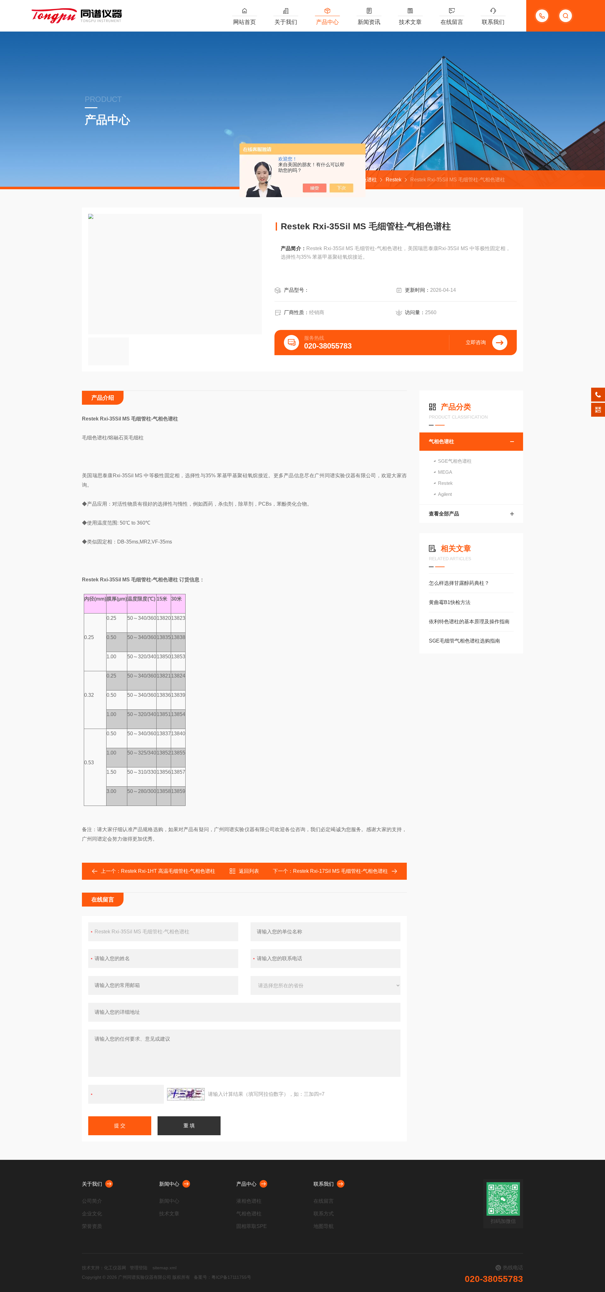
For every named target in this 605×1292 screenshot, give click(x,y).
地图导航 (324, 1226)
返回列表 (249, 871)
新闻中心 (169, 1184)
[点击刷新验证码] (186, 1094)
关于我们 (285, 22)
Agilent (445, 494)
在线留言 (452, 22)
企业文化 (92, 1213)
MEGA (445, 472)
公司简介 (92, 1201)
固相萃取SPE (251, 1226)
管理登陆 (138, 1267)
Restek (393, 179)
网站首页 (244, 22)
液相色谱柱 (249, 1201)
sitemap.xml (164, 1267)
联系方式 (324, 1213)
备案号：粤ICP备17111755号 (222, 1277)
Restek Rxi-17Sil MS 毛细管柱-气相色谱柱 (340, 871)
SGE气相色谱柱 (455, 461)
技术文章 (410, 22)
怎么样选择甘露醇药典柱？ (459, 583)
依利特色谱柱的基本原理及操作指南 (469, 621)
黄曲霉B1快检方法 (449, 602)
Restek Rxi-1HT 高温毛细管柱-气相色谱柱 (168, 871)
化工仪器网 (115, 1267)
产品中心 (327, 22)
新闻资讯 (369, 22)
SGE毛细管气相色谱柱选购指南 (464, 640)
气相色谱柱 (441, 441)
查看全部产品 (444, 513)
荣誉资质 (92, 1226)
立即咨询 (476, 342)
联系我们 (493, 22)
